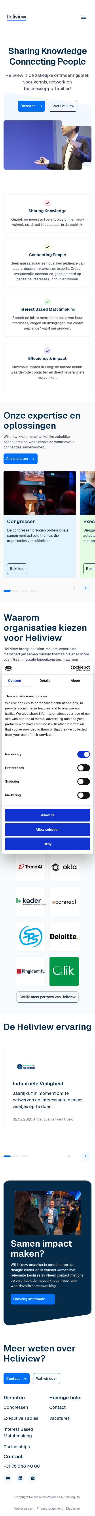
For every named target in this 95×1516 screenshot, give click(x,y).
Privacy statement (50, 1509)
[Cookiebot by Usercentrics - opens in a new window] (70, 668)
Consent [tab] (14, 680)
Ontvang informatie (29, 1299)
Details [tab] (45, 680)
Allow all (47, 815)
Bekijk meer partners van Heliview (47, 997)
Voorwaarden (23, 1509)
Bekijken (17, 568)
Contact (13, 1378)
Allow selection (48, 829)
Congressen (16, 1407)
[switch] (83, 767)
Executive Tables (21, 1418)
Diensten (28, 106)
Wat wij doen (46, 1378)
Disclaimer (73, 1509)
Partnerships (17, 1447)
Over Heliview (62, 106)
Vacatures (59, 1418)
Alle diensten (17, 458)
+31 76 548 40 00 (22, 1466)
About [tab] (75, 680)
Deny (47, 844)
